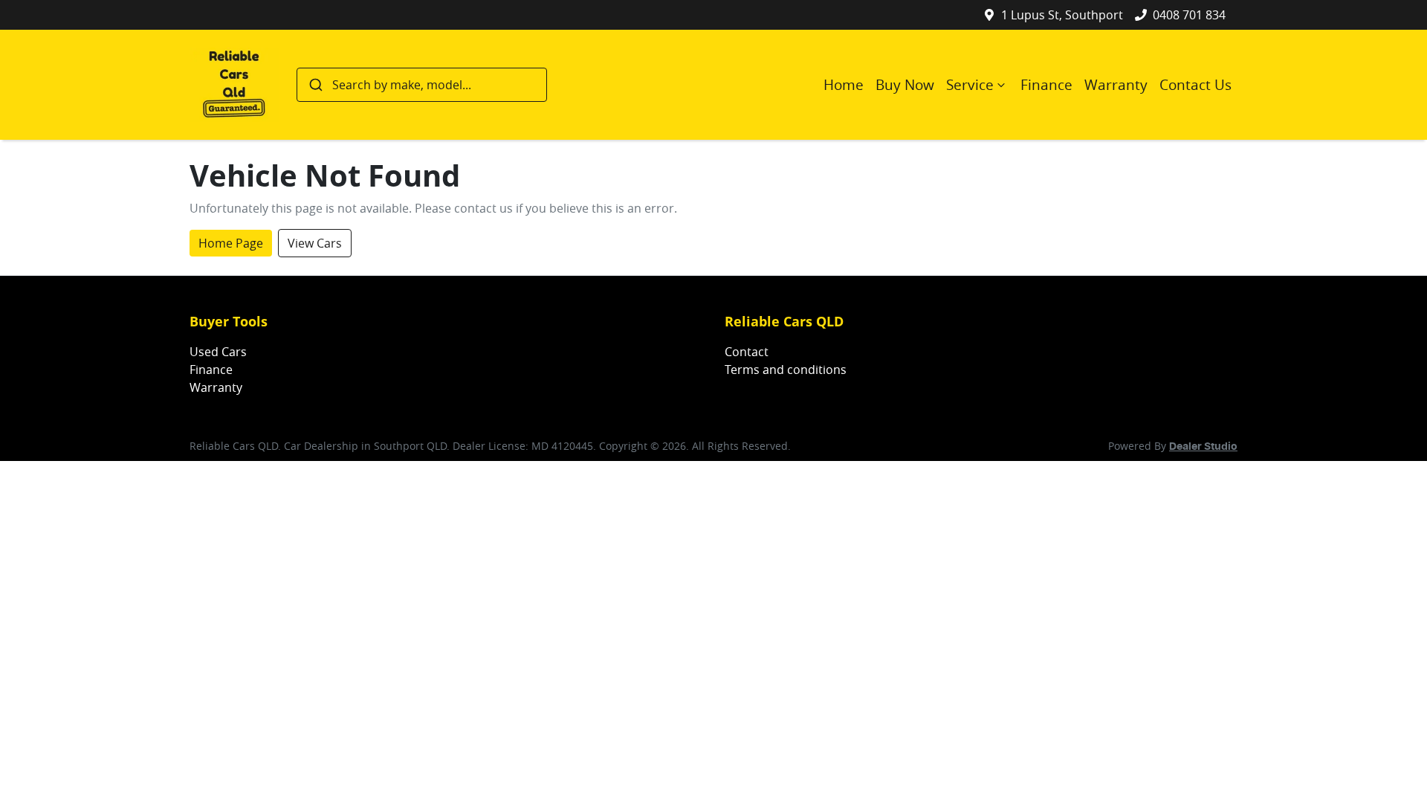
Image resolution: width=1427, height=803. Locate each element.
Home (843, 84)
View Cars (315, 243)
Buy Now (905, 84)
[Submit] (314, 84)
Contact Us (1195, 84)
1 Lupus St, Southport (1062, 15)
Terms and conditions (786, 369)
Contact (746, 352)
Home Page (230, 243)
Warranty (1116, 84)
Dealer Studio (1203, 447)
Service (970, 84)
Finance (1046, 84)
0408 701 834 (1189, 15)
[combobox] (422, 85)
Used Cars (218, 352)
